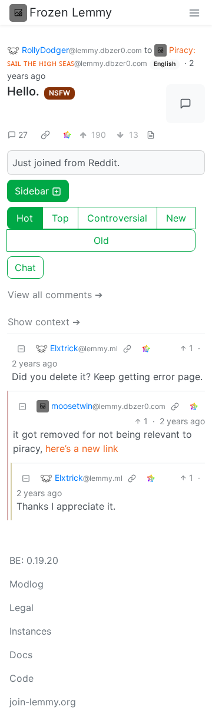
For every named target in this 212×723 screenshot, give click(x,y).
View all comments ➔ (55, 295)
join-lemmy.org (42, 702)
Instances (30, 631)
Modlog (26, 584)
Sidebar (32, 191)
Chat (25, 267)
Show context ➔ (44, 322)
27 (23, 135)
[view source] (150, 134)
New (176, 218)
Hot (24, 218)
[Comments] (185, 103)
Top (60, 218)
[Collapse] (21, 348)
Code (21, 678)
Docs (20, 655)
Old (101, 240)
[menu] (194, 12)
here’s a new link (81, 448)
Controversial (117, 218)
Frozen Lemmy (70, 12)
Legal (21, 607)
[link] (45, 134)
